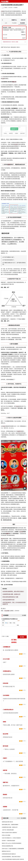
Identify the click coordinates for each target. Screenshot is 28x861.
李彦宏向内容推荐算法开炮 (7, 845)
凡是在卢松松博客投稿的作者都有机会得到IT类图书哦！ (13, 859)
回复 (20, 666)
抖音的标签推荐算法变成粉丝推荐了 (12, 5)
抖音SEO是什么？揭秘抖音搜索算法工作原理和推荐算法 (13, 848)
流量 (3, 78)
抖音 (2, 11)
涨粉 (9, 164)
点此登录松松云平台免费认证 (10, 618)
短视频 (16, 144)
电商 (17, 406)
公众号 (21, 531)
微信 (2, 538)
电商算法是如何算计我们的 (7, 821)
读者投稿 (15, 7)
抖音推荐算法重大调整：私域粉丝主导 (11, 594)
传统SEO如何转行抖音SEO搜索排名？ (10, 832)
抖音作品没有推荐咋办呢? (9, 599)
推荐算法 (24, 818)
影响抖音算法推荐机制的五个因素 (10, 597)
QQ (3, 625)
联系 (3, 622)
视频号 (7, 533)
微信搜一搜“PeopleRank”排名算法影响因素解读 (11, 843)
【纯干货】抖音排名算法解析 (8, 829)
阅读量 (5, 7)
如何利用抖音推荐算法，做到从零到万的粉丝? (13, 591)
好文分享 (10, 7)
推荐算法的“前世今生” (6, 851)
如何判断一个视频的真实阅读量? (8, 840)
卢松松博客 (4, 1)
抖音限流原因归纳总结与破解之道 (9, 853)
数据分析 (14, 81)
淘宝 (4, 426)
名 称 (3, 620)
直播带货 (19, 431)
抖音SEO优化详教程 (6, 835)
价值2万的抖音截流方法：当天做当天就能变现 (11, 837)
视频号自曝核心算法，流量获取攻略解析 (10, 824)
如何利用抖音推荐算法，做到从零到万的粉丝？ (11, 856)
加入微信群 (24, 615)
